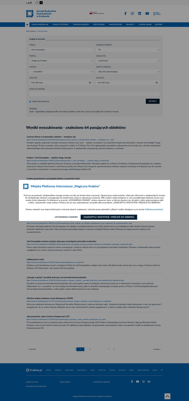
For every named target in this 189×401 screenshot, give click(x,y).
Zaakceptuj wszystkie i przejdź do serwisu (109, 217)
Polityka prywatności (154, 210)
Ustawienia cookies (66, 217)
